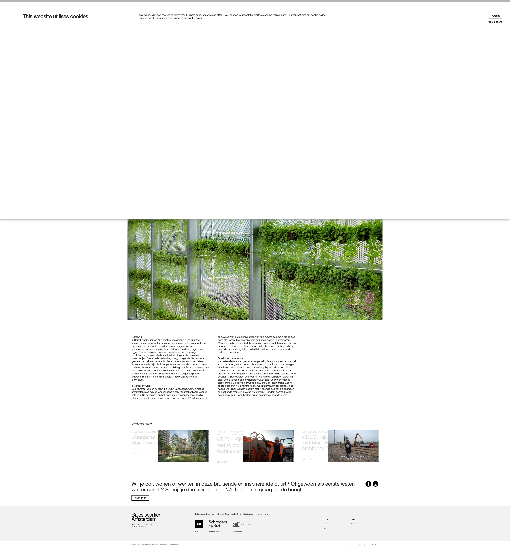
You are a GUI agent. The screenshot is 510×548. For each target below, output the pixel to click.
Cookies (375, 545)
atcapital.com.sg (239, 531)
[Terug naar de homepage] (145, 517)
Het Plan (326, 519)
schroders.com (214, 531)
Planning (354, 524)
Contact (326, 524)
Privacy (362, 545)
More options (495, 21)
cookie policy (195, 17)
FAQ (324, 528)
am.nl (197, 531)
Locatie (353, 519)
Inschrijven (140, 497)
